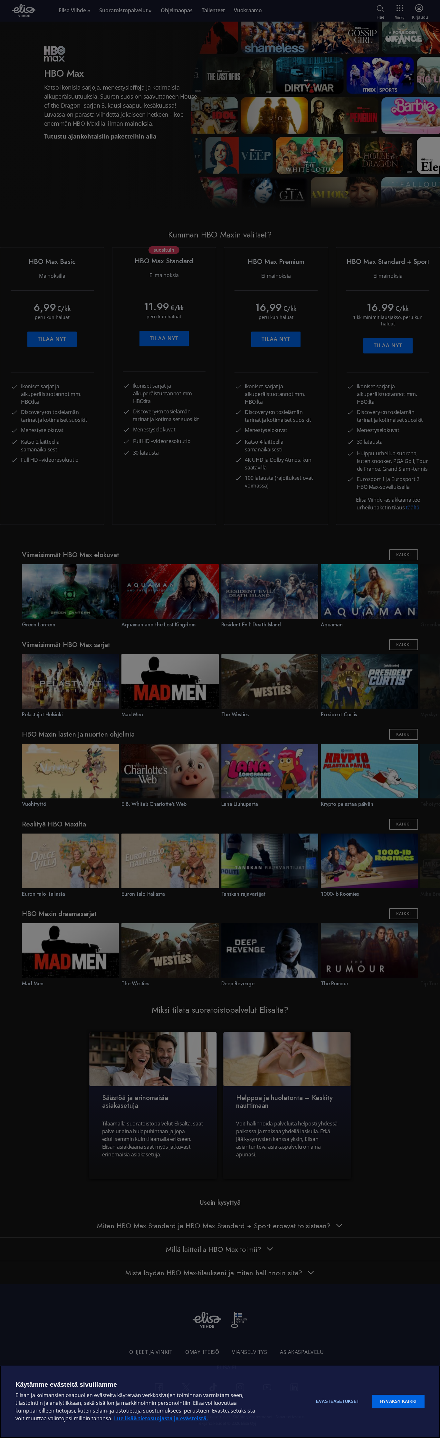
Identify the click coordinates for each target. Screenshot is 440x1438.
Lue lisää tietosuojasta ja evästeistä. (161, 1418)
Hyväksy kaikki (398, 1401)
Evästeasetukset (337, 1401)
